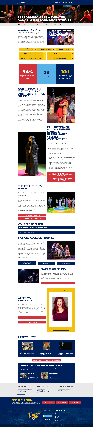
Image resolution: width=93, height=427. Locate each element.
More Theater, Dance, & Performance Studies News (46, 360)
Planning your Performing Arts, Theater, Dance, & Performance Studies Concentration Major (61, 179)
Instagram (58, 413)
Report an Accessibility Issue (66, 424)
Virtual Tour (48, 416)
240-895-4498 (20, 390)
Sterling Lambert (53, 373)
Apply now (75, 402)
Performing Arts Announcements (43, 391)
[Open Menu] (74, 2)
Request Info (49, 402)
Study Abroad (66, 263)
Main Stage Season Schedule (57, 283)
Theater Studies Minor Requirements (32, 215)
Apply (60, 2)
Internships (47, 263)
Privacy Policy (49, 424)
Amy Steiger (31, 373)
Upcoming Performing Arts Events (43, 392)
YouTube (57, 416)
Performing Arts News (41, 390)
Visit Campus (63, 402)
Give (63, 2)
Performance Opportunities (27, 263)
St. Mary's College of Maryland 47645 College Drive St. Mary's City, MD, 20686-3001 (48, 411)
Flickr (57, 420)
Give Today (48, 419)
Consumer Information (38, 424)
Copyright (44, 424)
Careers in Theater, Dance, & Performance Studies (32, 318)
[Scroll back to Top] (91, 425)
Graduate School (32, 322)
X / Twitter (58, 414)
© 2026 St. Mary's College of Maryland (28, 424)
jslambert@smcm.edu (53, 378)
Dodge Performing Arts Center (64, 389)
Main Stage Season (62, 390)
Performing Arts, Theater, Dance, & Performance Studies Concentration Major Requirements (61, 174)
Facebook (58, 412)
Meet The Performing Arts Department (25, 389)
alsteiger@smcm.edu (32, 378)
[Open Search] (72, 2)
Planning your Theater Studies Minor (32, 218)
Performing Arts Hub (41, 389)
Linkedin (57, 417)
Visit (56, 2)
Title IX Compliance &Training (56, 424)
